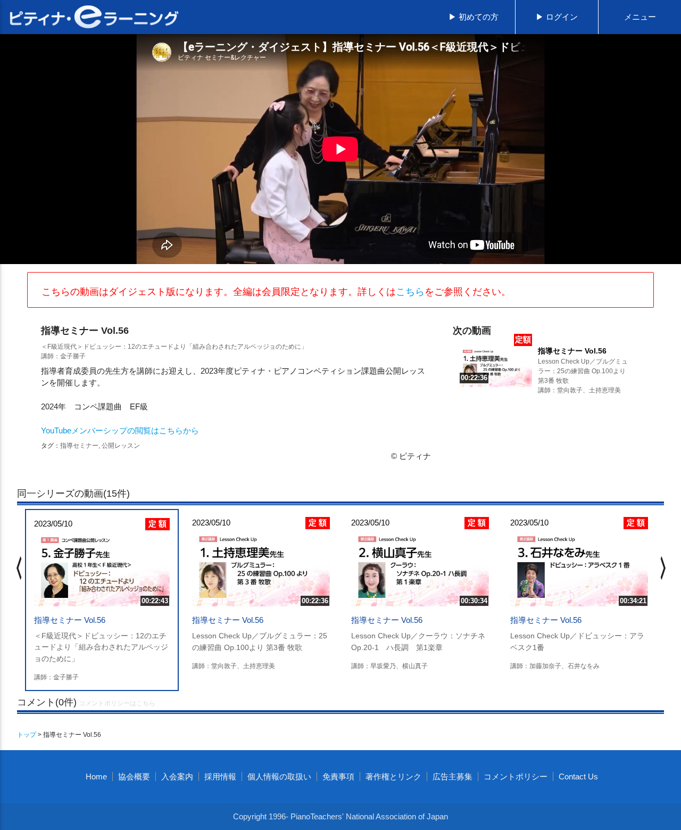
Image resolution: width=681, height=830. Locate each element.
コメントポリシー (515, 776)
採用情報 (220, 776)
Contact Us (578, 776)
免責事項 (338, 776)
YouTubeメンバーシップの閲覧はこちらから (120, 430)
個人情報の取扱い (279, 776)
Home (96, 776)
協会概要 (134, 776)
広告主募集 (452, 776)
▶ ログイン (557, 16)
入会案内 (177, 776)
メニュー (640, 16)
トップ (26, 734)
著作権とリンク (393, 776)
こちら (410, 291)
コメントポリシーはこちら (117, 703)
